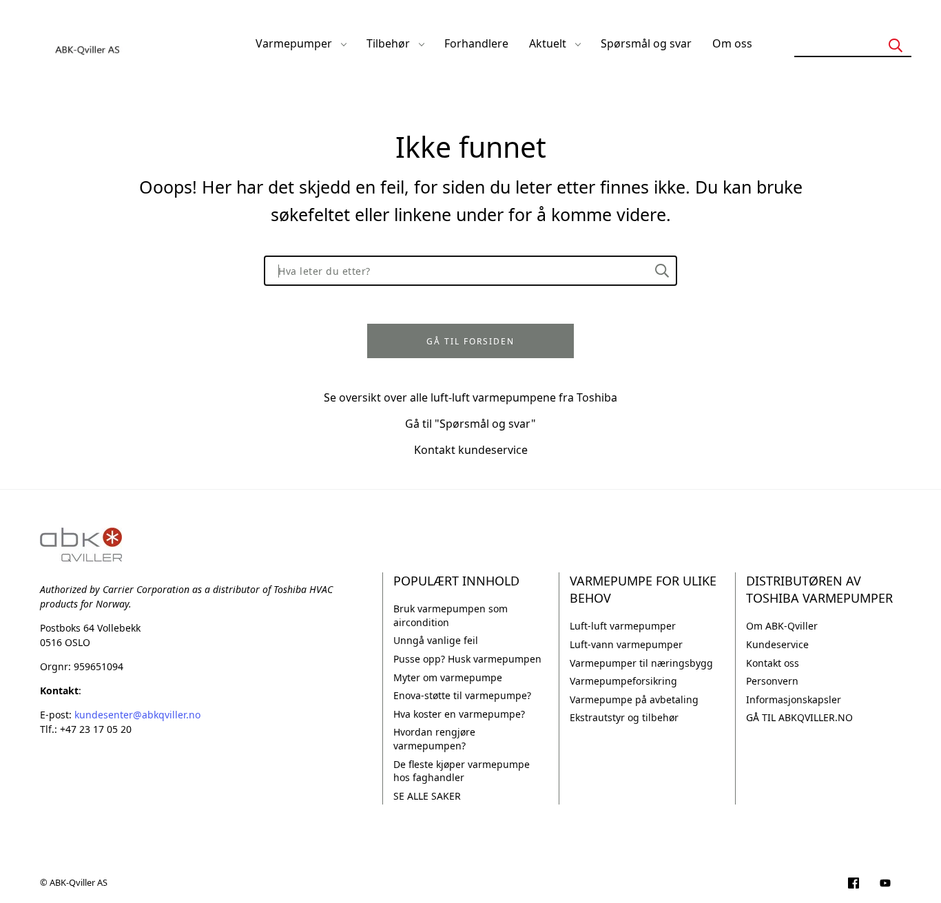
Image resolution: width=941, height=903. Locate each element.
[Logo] (88, 43)
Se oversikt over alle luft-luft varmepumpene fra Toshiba (470, 397)
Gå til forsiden (470, 341)
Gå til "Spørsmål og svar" (470, 423)
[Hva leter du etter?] (662, 270)
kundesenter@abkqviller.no (137, 714)
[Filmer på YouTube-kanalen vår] (885, 884)
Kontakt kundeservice (471, 449)
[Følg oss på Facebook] (853, 884)
